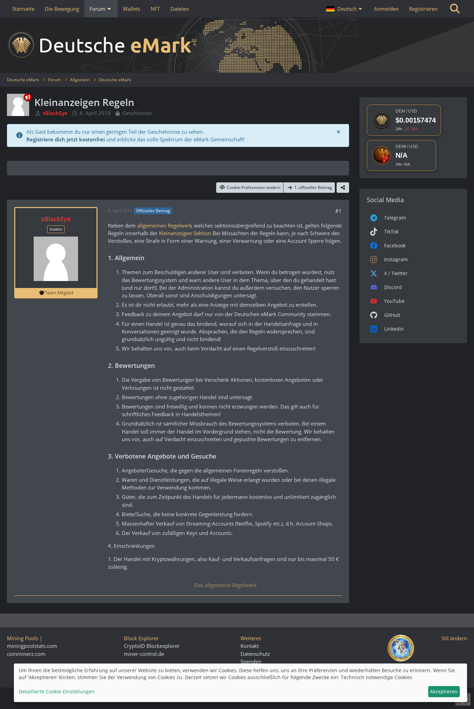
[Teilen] (343, 187)
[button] (345, 8)
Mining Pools (22, 638)
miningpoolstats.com (32, 645)
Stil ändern (454, 638)
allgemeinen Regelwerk (164, 225)
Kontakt (249, 645)
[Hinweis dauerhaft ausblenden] (338, 131)
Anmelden (386, 8)
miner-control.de (144, 653)
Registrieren (423, 8)
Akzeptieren (444, 691)
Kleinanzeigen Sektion (184, 233)
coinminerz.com (26, 653)
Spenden (250, 661)
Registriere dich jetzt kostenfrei (65, 139)
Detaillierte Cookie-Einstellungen (57, 691)
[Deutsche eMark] (237, 45)
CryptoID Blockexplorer (152, 645)
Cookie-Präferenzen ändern (253, 187)
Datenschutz (255, 653)
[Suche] (455, 8)
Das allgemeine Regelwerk (225, 585)
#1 (338, 210)
